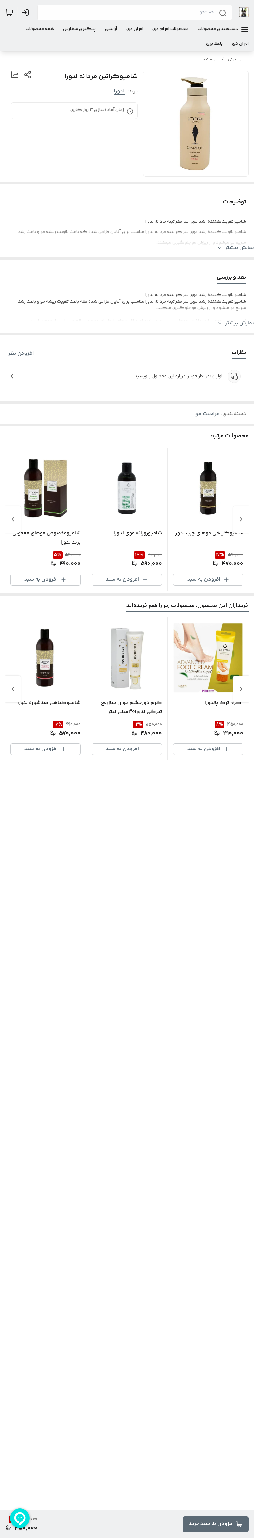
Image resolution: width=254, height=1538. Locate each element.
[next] (13, 519)
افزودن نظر (21, 354)
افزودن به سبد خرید (211, 1524)
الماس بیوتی (238, 59)
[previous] (241, 519)
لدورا (119, 91)
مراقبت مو (209, 59)
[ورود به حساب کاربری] (26, 12)
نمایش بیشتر (239, 248)
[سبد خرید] (9, 12)
